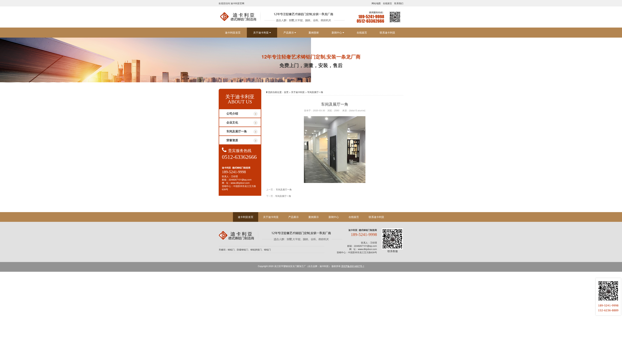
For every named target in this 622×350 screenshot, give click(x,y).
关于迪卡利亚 (271, 217)
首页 (286, 92)
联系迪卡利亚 (376, 217)
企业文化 (232, 122)
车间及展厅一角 (236, 131)
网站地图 (376, 3)
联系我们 (398, 3)
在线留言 (387, 3)
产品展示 (293, 217)
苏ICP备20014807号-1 (352, 266)
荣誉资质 (232, 140)
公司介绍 (232, 113)
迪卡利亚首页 (245, 217)
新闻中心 (333, 217)
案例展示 (313, 217)
